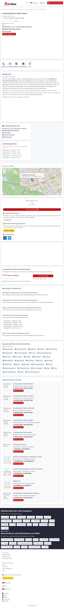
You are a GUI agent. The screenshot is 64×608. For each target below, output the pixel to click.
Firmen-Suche (5, 552)
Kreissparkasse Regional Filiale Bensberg (26, 493)
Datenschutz (5, 566)
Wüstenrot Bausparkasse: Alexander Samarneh (28, 469)
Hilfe (3, 570)
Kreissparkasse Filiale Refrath (22, 432)
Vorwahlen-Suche (6, 556)
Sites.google (6, 599)
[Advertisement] (32, 46)
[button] (32, 180)
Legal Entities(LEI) (6, 554)
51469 (5, 135)
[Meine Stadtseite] (10, 3)
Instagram (6, 601)
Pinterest (5, 597)
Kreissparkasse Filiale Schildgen (23, 420)
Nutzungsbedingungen (7, 568)
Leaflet (51, 194)
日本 (6, 586)
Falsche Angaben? (8, 34)
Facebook (6, 593)
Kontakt (4, 564)
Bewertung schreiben (31, 209)
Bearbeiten (7, 219)
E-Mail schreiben (7, 578)
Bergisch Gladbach (9, 18)
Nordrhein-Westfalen (19, 18)
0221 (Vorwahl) (7, 137)
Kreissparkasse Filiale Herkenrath (23, 408)
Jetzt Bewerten (42, 276)
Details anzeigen (19, 390)
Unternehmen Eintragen (7, 563)
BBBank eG (17, 481)
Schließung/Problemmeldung (35, 94)
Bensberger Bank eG (19, 444)
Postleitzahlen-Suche (7, 558)
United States (8, 589)
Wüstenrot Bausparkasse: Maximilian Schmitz (27, 457)
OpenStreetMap (58, 194)
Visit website (7, 31)
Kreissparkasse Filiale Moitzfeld (23, 384)
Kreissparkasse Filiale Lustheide (23, 396)
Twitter (5, 595)
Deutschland (7, 582)
